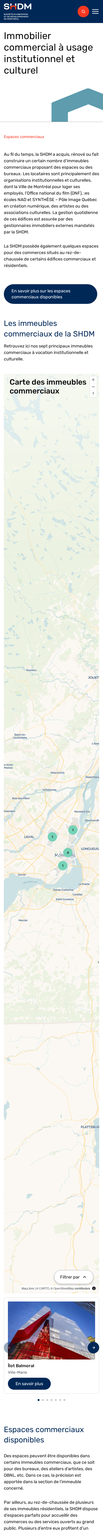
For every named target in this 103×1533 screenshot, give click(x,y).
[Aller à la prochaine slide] (93, 1347)
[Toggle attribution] (94, 1288)
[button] (39, 1400)
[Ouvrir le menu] (95, 11)
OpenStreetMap (63, 1288)
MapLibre (28, 1288)
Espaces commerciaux (24, 136)
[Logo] (17, 11)
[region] (51, 834)
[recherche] (83, 11)
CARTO (44, 1288)
